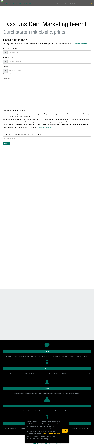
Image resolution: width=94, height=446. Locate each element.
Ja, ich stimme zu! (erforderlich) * (15, 110)
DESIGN (72, 3)
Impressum (35, 443)
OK (65, 431)
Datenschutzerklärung (51, 434)
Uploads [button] (47, 388)
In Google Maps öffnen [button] (67, 178)
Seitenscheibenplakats (80, 44)
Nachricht (6, 78)
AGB (52, 443)
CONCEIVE (63, 3)
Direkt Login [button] (70, 267)
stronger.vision (57, 443)
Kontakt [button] (47, 351)
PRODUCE (80, 3)
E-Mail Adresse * (8, 57)
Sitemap (46, 406)
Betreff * (5, 67)
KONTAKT (89, 3)
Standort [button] (47, 369)
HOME (56, 3)
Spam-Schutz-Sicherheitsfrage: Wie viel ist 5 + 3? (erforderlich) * (24, 134)
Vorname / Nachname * (10, 48)
